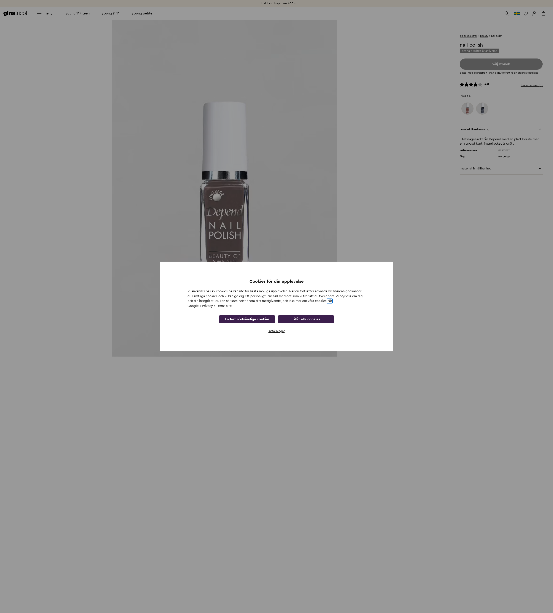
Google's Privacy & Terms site (210, 306)
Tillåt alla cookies (306, 319)
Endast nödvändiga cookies (247, 319)
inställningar (277, 331)
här (329, 301)
